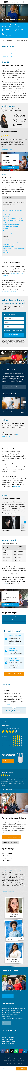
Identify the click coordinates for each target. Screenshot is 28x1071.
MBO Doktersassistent (7, 1039)
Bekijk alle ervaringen (7, 789)
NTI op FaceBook (3, 1051)
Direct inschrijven (21, 1068)
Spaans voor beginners (8, 1043)
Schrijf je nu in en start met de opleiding (14, 674)
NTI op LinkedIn (25, 1051)
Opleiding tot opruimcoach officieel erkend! (13, 1010)
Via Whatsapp (20, 115)
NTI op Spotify (16, 1051)
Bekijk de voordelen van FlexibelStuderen (14, 387)
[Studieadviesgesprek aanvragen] (14, 982)
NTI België (7, 1058)
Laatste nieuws (8, 1003)
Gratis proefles (10, 167)
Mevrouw (13, 314)
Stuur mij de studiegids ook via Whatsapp (14, 330)
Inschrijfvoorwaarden (9, 1060)
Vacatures (8, 1063)
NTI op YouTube (21, 1051)
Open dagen (21, 1060)
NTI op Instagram (7, 1051)
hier (6, 583)
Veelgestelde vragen (17, 1058)
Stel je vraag (19, 126)
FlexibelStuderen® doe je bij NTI (6, 2)
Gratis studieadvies (10, 970)
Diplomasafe (16, 486)
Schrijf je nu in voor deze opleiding (11, 837)
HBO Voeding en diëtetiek (8, 1041)
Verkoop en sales (11, 5)
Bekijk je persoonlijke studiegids (10, 842)
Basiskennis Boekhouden (8, 1037)
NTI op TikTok (12, 1051)
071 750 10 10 (21, 120)
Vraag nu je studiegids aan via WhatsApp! (12, 1018)
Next (24, 402)
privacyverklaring (17, 343)
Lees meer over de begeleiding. (9, 291)
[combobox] (5, 326)
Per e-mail (19, 124)
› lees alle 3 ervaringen (6, 149)
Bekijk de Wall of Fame (8, 891)
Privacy (20, 1063)
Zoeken (22, 2)
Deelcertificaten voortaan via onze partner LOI (13, 1008)
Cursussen (4, 5)
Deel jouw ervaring (7, 761)
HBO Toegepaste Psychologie (9, 1035)
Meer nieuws (6, 1023)
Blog (15, 1063)
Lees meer (19, 574)
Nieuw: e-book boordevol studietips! (11, 1012)
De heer (7, 314)
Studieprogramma (7, 197)
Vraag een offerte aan (8, 604)
